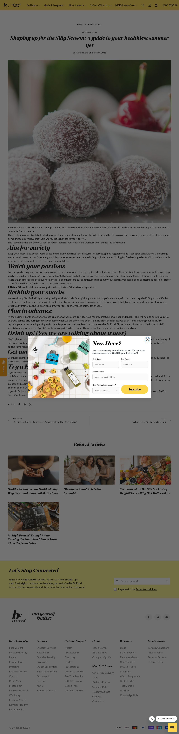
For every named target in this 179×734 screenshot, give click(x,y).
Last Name (125, 359)
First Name (96, 359)
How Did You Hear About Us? (104, 385)
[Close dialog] (147, 339)
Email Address (98, 371)
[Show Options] (116, 390)
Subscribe (135, 389)
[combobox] (105, 390)
